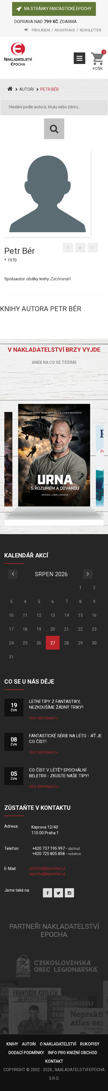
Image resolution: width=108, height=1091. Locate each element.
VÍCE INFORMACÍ (42, 718)
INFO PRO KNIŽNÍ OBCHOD (72, 1052)
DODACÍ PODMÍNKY (26, 1052)
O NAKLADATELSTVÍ (58, 1044)
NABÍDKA (79, 58)
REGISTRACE (65, 30)
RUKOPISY (89, 1044)
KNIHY (12, 1044)
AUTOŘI (26, 89)
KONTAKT (54, 1061)
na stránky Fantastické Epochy (58, 8)
